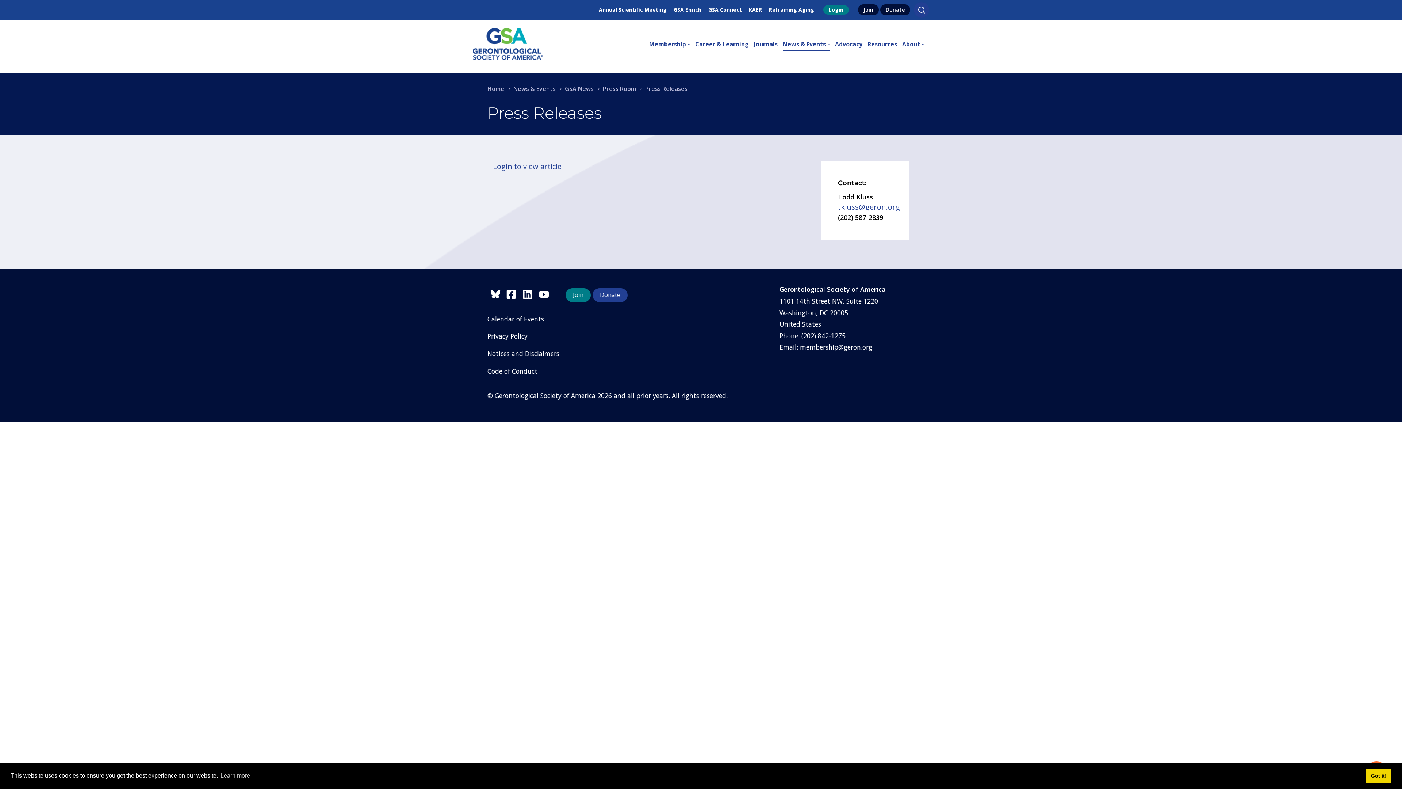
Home (495, 89)
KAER (755, 9)
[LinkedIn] (530, 293)
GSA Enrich (687, 9)
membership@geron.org (836, 347)
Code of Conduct (512, 371)
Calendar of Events (515, 319)
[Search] (921, 10)
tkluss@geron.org (869, 207)
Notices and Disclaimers (523, 353)
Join (868, 9)
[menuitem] (672, 45)
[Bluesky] (496, 293)
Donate (895, 9)
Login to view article (527, 166)
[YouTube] (546, 293)
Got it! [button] (1379, 776)
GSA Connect (725, 9)
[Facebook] (514, 293)
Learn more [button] (235, 776)
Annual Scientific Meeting (633, 9)
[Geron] (508, 44)
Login (836, 9)
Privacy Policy (507, 336)
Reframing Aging (791, 9)
